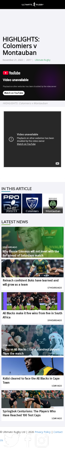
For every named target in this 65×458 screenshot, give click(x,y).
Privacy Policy (43, 432)
